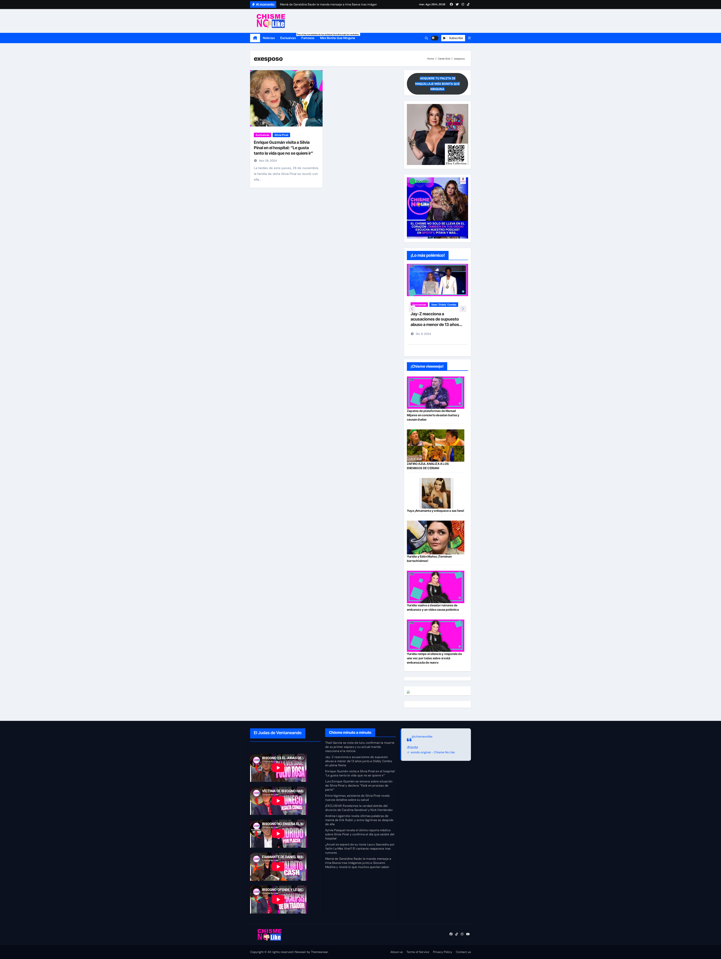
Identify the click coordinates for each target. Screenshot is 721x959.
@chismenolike (422, 736)
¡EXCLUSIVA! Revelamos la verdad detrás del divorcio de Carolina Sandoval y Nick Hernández (359, 808)
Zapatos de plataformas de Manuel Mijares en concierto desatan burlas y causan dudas (433, 415)
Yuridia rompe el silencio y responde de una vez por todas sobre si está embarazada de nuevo (434, 658)
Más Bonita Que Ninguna (337, 38)
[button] (469, 38)
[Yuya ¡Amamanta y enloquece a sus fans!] (435, 493)
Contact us (463, 952)
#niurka (412, 747)
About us (396, 952)
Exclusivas (289, 36)
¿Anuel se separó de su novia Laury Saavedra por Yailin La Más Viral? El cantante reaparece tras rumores (359, 848)
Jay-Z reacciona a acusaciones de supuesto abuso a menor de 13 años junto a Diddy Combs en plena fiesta (358, 761)
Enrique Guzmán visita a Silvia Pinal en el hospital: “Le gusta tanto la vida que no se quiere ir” (283, 147)
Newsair (300, 952)
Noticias (269, 38)
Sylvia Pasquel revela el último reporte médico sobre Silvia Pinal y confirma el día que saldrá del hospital (359, 834)
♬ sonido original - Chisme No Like (431, 752)
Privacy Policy (442, 952)
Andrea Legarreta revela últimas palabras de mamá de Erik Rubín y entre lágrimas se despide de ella (359, 820)
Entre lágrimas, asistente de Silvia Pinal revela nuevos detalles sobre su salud (357, 798)
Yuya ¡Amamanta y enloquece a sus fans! (435, 511)
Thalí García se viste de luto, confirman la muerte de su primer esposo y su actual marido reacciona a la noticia (359, 747)
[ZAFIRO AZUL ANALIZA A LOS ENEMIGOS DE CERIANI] (435, 445)
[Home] (255, 38)
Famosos (307, 38)
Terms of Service (418, 952)
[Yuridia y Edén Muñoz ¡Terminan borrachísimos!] (435, 538)
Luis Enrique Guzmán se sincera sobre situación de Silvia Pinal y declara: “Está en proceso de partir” (358, 785)
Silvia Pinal (281, 135)
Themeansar (319, 952)
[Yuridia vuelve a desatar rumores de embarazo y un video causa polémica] (435, 587)
